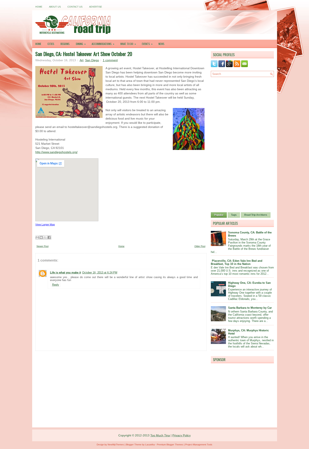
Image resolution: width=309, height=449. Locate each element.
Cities (51, 44)
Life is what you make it (65, 272)
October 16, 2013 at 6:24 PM (99, 272)
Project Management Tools (198, 444)
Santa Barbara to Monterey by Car (250, 307)
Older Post (199, 246)
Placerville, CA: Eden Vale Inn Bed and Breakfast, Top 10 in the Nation (236, 262)
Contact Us (74, 6)
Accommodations (103, 44)
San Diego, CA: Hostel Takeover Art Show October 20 (83, 53)
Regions (65, 44)
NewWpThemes (116, 444)
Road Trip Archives (255, 214)
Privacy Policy (181, 435)
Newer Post (43, 246)
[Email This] (37, 237)
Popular (218, 214)
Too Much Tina (160, 435)
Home (38, 6)
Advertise (95, 6)
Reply (55, 284)
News (161, 44)
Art (81, 60)
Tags (234, 214)
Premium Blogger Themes (170, 444)
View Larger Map (45, 224)
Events (147, 44)
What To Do (128, 44)
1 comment (110, 60)
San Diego (92, 60)
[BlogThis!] (41, 237)
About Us (55, 6)
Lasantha (150, 444)
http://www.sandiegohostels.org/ (56, 152)
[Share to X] (45, 237)
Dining (81, 44)
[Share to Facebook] (49, 237)
